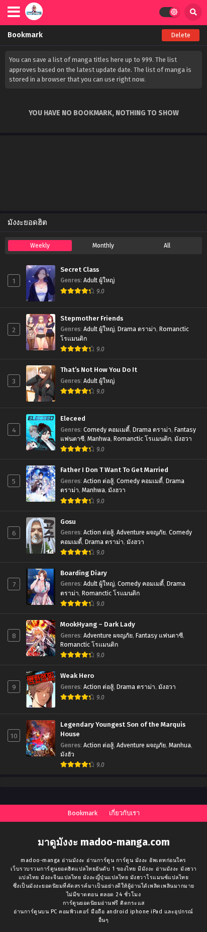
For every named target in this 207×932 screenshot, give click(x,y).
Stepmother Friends (91, 319)
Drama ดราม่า (137, 329)
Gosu (68, 522)
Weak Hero (77, 676)
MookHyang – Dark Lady (97, 624)
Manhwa (99, 438)
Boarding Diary (83, 573)
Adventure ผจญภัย (141, 532)
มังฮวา (183, 438)
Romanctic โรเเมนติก (142, 438)
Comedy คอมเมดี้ (106, 429)
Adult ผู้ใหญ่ (99, 280)
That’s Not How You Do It (98, 370)
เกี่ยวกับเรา (124, 813)
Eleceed (72, 419)
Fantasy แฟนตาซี (159, 635)
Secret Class (79, 270)
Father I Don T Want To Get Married (114, 470)
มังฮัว (67, 754)
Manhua (180, 745)
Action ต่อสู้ (98, 481)
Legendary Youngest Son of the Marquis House (122, 729)
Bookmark (82, 813)
